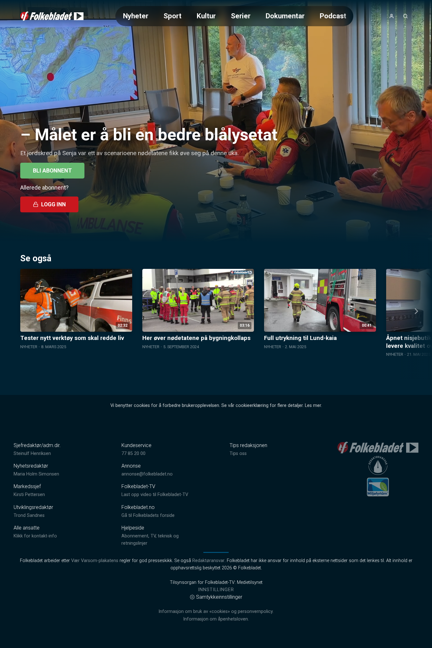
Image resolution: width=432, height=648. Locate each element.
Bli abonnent (52, 170)
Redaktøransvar (208, 560)
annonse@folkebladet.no (147, 474)
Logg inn (53, 204)
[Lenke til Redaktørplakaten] (377, 465)
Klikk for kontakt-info (35, 536)
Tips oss (238, 453)
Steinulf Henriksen (32, 453)
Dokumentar (285, 16)
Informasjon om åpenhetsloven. (216, 619)
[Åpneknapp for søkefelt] (405, 16)
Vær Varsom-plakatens (94, 560)
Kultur (206, 16)
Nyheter (135, 16)
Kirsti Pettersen (29, 494)
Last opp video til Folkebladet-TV (154, 494)
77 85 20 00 (133, 453)
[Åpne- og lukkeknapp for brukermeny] (391, 16)
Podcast (333, 16)
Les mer (313, 405)
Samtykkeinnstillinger (219, 597)
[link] (51, 16)
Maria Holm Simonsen (36, 474)
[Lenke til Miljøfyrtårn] (378, 486)
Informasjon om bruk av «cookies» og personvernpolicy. (216, 611)
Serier (240, 16)
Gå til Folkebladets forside (148, 515)
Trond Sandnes (29, 515)
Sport (173, 16)
